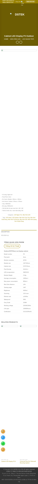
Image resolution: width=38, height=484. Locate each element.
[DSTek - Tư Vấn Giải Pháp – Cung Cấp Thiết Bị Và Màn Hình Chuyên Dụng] (19, 16)
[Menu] (2, 17)
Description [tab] (5, 231)
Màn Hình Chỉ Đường (13, 219)
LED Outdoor (15, 217)
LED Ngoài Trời (28, 39)
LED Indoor (8, 217)
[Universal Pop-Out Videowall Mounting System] (28, 391)
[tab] (12, 246)
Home (6, 39)
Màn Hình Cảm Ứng (24, 217)
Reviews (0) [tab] (5, 235)
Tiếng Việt (18, 1)
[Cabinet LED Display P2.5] (9, 391)
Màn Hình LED (15, 39)
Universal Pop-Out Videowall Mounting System (28, 462)
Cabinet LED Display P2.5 (8, 461)
